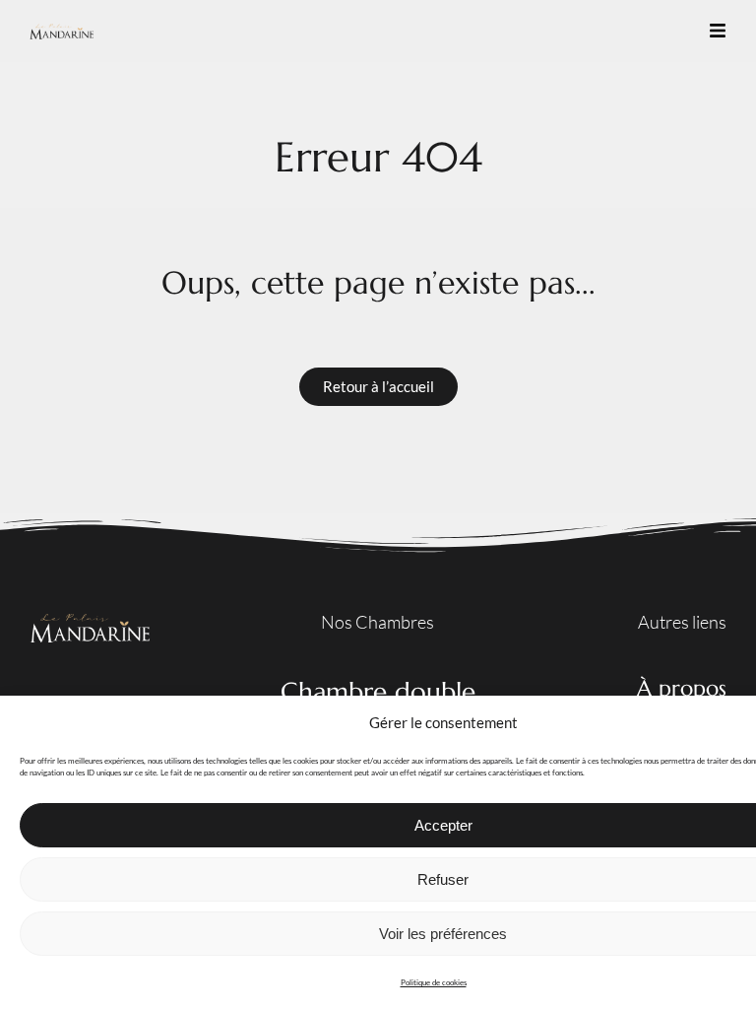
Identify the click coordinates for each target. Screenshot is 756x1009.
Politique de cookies (434, 982)
